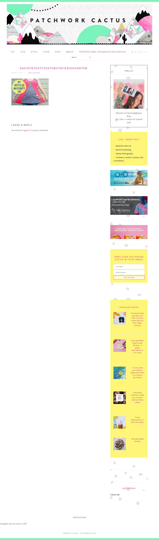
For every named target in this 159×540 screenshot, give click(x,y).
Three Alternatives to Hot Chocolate (137, 419)
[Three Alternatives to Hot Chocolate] (119, 423)
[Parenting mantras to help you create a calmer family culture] (119, 398)
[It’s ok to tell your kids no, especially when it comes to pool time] (119, 373)
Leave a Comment (34, 73)
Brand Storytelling (123, 150)
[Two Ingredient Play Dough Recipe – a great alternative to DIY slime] (119, 346)
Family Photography (124, 153)
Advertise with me (123, 146)
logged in (27, 130)
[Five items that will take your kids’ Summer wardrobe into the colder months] (119, 318)
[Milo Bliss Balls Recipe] (119, 444)
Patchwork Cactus (79, 24)
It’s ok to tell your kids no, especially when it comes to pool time (137, 372)
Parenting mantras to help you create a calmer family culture (137, 397)
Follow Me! (115, 494)
